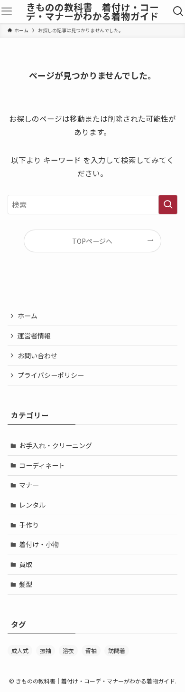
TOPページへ (92, 241)
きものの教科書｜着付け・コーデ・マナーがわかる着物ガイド (92, 11)
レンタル (32, 504)
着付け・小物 (39, 544)
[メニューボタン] (6, 11)
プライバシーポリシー (51, 375)
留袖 (91, 650)
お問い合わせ (37, 355)
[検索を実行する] (167, 204)
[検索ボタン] (178, 11)
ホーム (27, 315)
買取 (25, 564)
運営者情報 (34, 335)
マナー (29, 485)
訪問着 (116, 650)
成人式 (19, 650)
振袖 (45, 650)
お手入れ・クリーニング (55, 445)
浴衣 (68, 650)
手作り (29, 524)
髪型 (25, 584)
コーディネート (42, 465)
